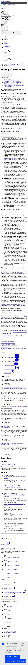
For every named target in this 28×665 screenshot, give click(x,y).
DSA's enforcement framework (8, 343)
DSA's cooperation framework (8, 344)
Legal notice (6, 636)
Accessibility (7, 637)
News (5, 40)
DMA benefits (18, 128)
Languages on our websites (10, 632)
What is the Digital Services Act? (11, 79)
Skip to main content (5, 1)
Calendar (6, 44)
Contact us (6, 628)
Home (5, 36)
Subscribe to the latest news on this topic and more (12, 335)
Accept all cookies (12, 657)
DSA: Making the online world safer (12, 487)
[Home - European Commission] (8, 4)
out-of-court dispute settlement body (15, 159)
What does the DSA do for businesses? (13, 82)
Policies (5, 38)
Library (5, 42)
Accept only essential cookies (16, 661)
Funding (6, 43)
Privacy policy (7, 635)
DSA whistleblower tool (9, 526)
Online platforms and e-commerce (12, 64)
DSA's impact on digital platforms (9, 345)
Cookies (5, 633)
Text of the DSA (4, 347)
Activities (6, 39)
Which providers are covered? (11, 84)
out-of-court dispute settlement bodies (15, 249)
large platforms (16, 178)
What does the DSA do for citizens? (12, 81)
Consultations (7, 46)
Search (2, 10)
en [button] (4, 8)
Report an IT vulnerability (10, 631)
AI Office (6, 47)
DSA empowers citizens (8, 137)
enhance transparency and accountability (14, 303)
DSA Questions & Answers (7, 341)
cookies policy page (11, 646)
